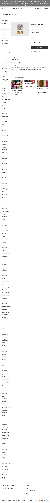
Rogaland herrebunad (6, 279)
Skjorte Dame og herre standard (5, 313)
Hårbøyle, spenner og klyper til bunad (6, 190)
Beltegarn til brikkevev (17, 90)
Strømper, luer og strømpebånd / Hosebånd (6, 334)
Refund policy (29, 493)
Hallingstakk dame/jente (6, 153)
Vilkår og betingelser (31, 490)
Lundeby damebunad (4, 203)
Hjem (3, 27)
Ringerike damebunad (4, 269)
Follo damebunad (6, 108)
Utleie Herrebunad (4, 49)
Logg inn (13, 8)
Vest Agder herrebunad (6, 406)
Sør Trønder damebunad (6, 371)
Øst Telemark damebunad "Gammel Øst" (6, 468)
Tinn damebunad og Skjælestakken (5, 381)
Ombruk (6, 59)
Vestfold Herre (5, 419)
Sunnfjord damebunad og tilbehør (5, 340)
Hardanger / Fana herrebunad (5, 168)
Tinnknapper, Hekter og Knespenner (4, 376)
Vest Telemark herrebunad (5, 428)
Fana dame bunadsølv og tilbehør (5, 104)
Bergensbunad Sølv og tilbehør (6, 80)
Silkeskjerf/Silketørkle (6, 306)
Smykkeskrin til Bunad (5, 318)
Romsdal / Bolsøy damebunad (5, 293)
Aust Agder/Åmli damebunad (6, 62)
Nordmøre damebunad (4, 246)
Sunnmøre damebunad (6, 355)
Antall (32, 36)
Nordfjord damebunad (6, 215)
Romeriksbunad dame (6, 283)
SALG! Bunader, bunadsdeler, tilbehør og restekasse (6, 22)
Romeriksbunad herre (5, 288)
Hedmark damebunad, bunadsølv (4, 183)
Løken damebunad (4, 207)
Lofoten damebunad (4, 198)
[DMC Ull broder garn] (29, 81)
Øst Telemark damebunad (6, 462)
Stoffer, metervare (4, 329)
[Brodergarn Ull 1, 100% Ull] (42, 83)
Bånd (6, 96)
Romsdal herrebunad (4, 297)
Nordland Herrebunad (4, 241)
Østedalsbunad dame (5, 439)
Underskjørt (4, 388)
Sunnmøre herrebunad (4, 360)
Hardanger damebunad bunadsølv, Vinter (5, 163)
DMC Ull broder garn (30, 83)
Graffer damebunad (6, 125)
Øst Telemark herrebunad (4, 473)
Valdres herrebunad (4, 397)
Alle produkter (5, 31)
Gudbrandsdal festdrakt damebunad (6, 130)
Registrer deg (19, 8)
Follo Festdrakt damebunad (5, 112)
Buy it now (39, 47)
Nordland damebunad (4, 237)
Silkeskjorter (4, 309)
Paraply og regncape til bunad (4, 264)
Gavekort (4, 55)
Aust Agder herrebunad (6, 67)
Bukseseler (4, 83)
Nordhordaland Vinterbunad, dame (5, 225)
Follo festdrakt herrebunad (5, 117)
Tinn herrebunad (5, 385)
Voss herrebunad (5, 435)
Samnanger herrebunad (4, 302)
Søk (27, 488)
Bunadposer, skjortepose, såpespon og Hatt (5, 88)
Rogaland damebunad (6, 274)
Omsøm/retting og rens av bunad (5, 44)
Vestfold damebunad (6, 416)
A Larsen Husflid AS (10, 14)
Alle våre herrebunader (5, 39)
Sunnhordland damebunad (5, 350)
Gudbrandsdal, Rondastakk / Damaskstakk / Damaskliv (6, 142)
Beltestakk (6, 76)
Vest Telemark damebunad (6, 423)
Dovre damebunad (6, 99)
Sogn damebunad (6, 321)
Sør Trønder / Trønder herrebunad (6, 365)
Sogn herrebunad (5, 325)
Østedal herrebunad (4, 444)
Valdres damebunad (4, 392)
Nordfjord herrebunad (6, 220)
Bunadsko (4, 93)
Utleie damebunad (6, 52)
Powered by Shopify (21, 500)
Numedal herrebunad (4, 255)
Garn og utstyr (5, 121)
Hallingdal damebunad (4, 148)
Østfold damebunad (6, 448)
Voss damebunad (6, 432)
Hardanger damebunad (6, 157)
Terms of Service (30, 492)
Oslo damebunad (5, 259)
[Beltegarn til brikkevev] (16, 84)
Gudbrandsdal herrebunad (6, 136)
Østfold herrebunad (6, 453)
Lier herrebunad (5, 194)
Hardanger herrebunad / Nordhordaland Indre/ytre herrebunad (5, 175)
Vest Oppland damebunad (5, 411)
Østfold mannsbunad (4, 458)
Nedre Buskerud (5, 211)
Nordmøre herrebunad (4, 251)
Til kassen (46, 8)
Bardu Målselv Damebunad (5, 72)
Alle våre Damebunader (5, 35)
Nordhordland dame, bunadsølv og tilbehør (5, 232)
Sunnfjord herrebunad (4, 346)
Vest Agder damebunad (4, 402)
